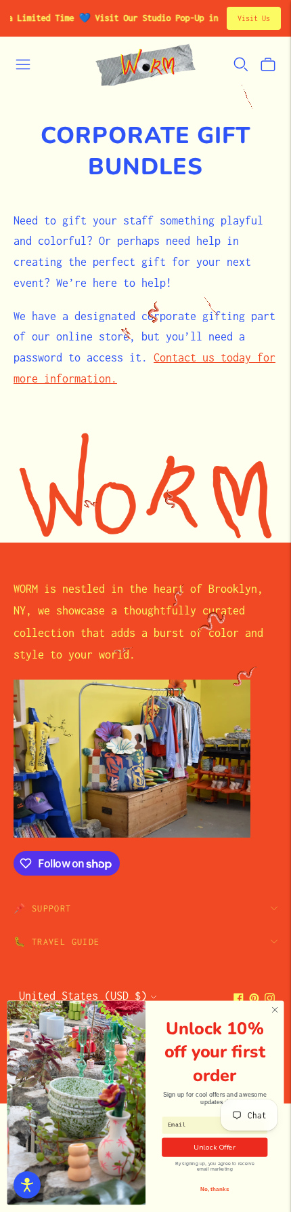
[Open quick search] (240, 64)
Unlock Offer (215, 1147)
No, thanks (214, 1189)
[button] (27, 1184)
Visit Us (254, 18)
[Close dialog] (275, 1010)
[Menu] (23, 64)
